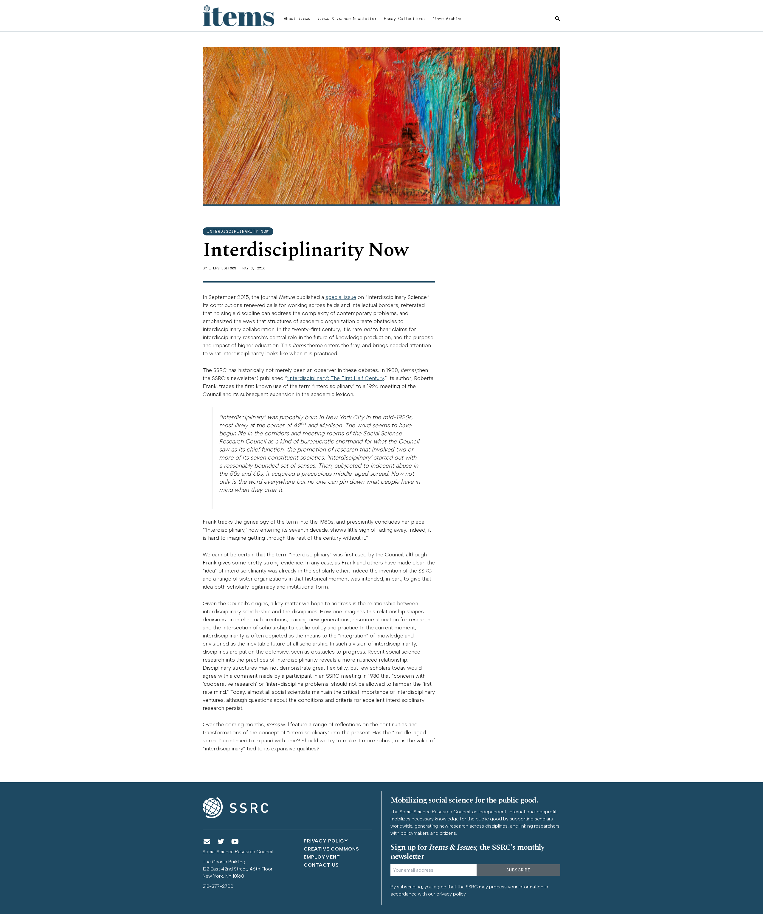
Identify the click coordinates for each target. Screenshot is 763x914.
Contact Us (321, 865)
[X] (221, 842)
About (297, 18)
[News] (207, 842)
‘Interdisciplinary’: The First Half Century (335, 378)
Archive (447, 18)
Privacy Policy (326, 841)
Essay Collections (404, 18)
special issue (340, 297)
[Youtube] (235, 842)
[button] (557, 19)
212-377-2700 (218, 886)
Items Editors (222, 268)
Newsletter (347, 18)
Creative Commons (331, 849)
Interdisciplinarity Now (238, 231)
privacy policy (451, 894)
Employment (322, 857)
